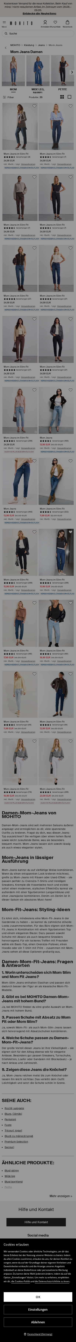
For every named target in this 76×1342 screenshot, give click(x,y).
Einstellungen (38, 1310)
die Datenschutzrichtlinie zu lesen (52, 1281)
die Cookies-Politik (20, 1281)
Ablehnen (38, 1322)
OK (38, 1297)
